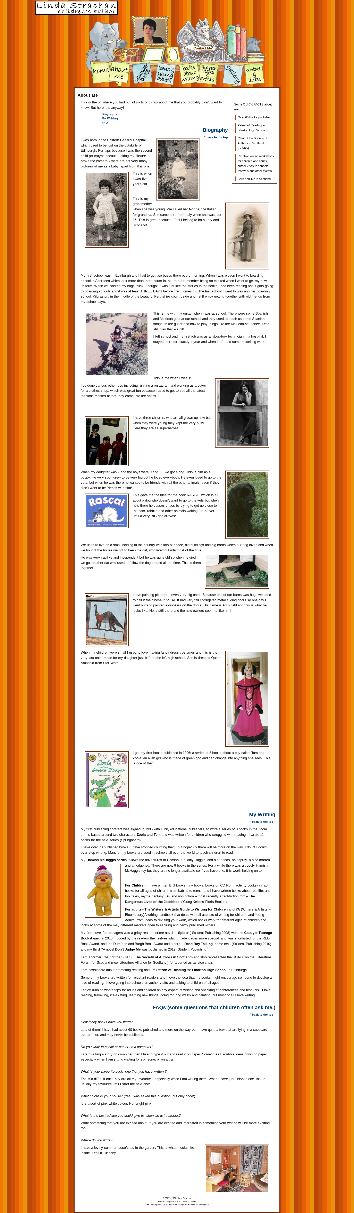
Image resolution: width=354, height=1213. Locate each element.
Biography (109, 114)
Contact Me (202, 48)
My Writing (110, 118)
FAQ (105, 122)
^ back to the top (216, 137)
